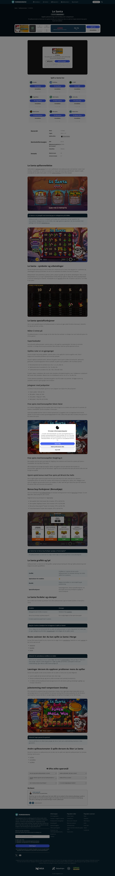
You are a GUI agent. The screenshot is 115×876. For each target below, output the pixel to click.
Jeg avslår (57, 449)
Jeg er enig (57, 443)
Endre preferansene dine (57, 446)
